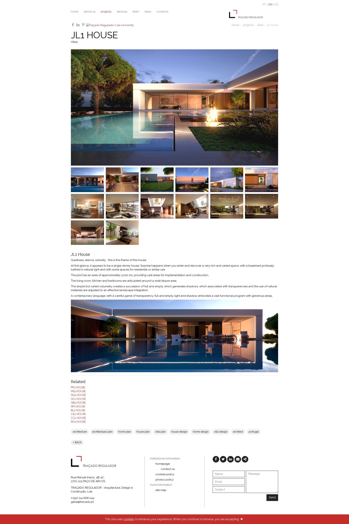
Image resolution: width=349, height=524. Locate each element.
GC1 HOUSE (78, 398)
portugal (254, 431)
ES (276, 4)
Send (272, 497)
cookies (129, 519)
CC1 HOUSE (78, 418)
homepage (162, 463)
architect (238, 431)
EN (270, 4)
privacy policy (164, 479)
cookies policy (164, 474)
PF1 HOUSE (78, 387)
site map (160, 490)
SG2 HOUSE (78, 395)
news (148, 11)
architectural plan (102, 431)
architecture (80, 431)
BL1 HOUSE (78, 410)
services (122, 11)
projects (106, 11)
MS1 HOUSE (78, 391)
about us (89, 11)
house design (179, 431)
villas (260, 25)
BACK (78, 442)
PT (264, 4)
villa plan (160, 431)
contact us (168, 469)
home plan (124, 431)
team (136, 11)
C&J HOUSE (78, 414)
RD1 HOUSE (78, 421)
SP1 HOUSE (78, 406)
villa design (220, 431)
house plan (143, 431)
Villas (74, 42)
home (74, 11)
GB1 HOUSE (78, 402)
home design (200, 431)
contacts (162, 11)
